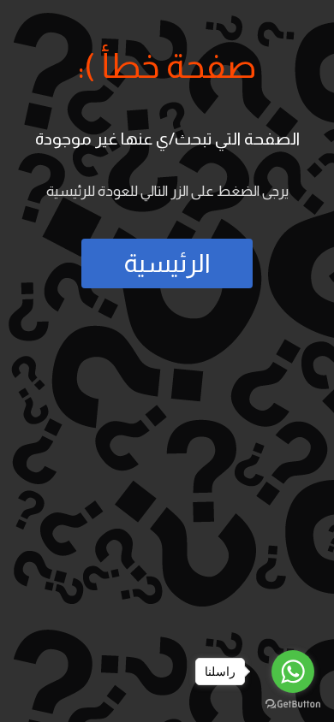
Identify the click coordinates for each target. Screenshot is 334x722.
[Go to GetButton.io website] (292, 704)
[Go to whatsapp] (292, 671)
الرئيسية (167, 263)
